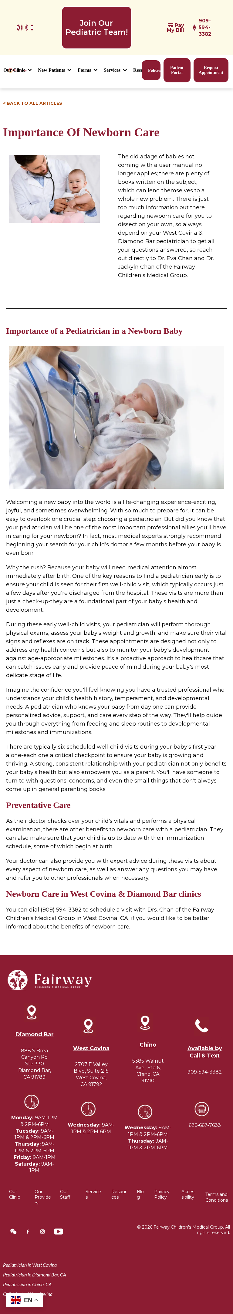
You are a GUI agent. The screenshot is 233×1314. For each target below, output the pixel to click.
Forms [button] (85, 70)
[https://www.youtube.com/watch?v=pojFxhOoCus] (32, 28)
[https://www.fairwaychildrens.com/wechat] (18, 28)
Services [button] (113, 70)
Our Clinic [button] (14, 70)
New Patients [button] (52, 70)
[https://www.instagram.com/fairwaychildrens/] (26, 28)
